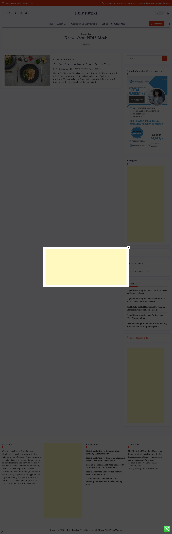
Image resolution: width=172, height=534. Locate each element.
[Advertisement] (86, 267)
